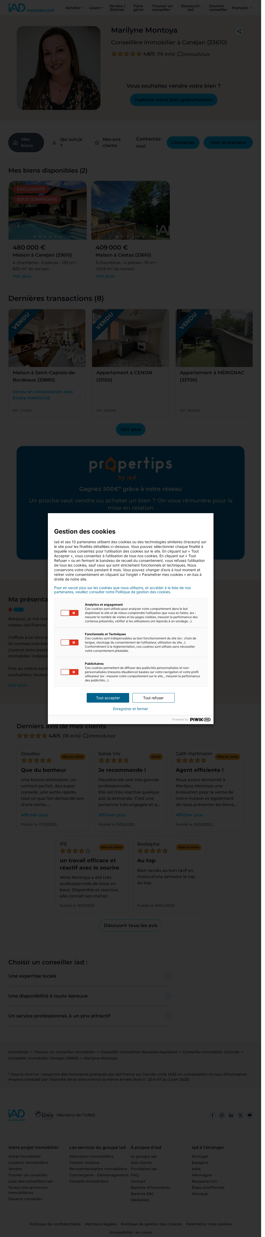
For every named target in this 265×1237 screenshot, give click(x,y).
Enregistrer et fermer (130, 709)
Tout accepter (108, 698)
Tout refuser (153, 698)
